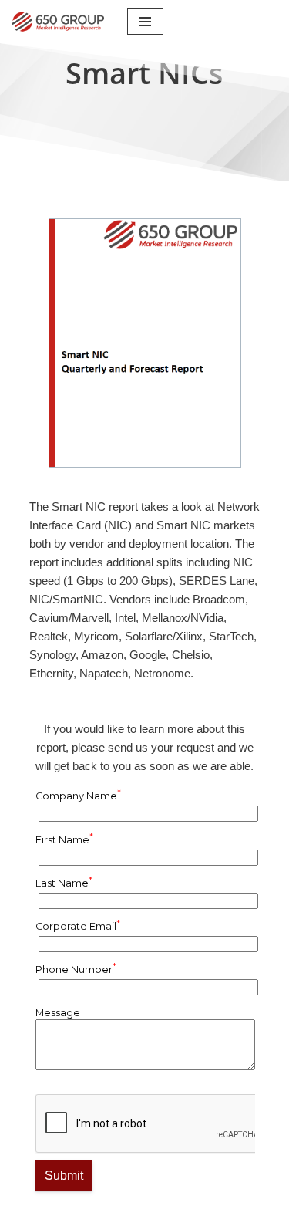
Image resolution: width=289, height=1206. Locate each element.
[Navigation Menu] (145, 21)
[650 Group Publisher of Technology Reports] (58, 21)
